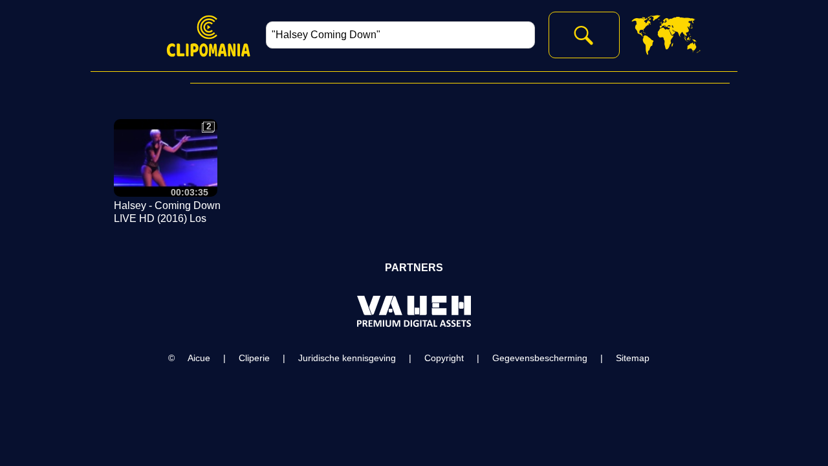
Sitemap (632, 358)
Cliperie (254, 358)
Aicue (199, 358)
